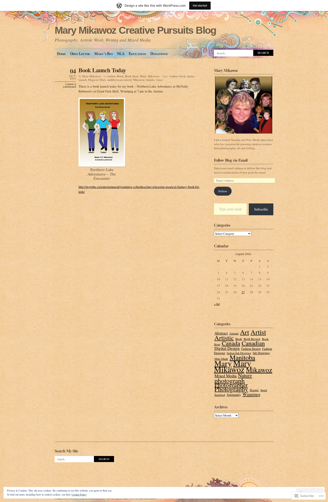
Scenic (254, 390)
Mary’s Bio (103, 53)
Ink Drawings (261, 353)
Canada (231, 343)
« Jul (217, 304)
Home (61, 53)
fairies (190, 76)
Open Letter (80, 53)
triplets (150, 80)
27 (243, 292)
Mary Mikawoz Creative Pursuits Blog (135, 30)
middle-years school (119, 80)
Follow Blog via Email (230, 160)
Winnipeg (251, 394)
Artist (258, 331)
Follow (222, 191)
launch (83, 80)
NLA (120, 53)
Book (120, 76)
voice (159, 80)
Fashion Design (251, 349)
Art (244, 332)
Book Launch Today (102, 70)
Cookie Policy (79, 494)
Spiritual (219, 395)
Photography (231, 388)
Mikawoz (153, 76)
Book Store (132, 76)
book (182, 76)
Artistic (224, 337)
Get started (200, 5)
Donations (158, 53)
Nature (245, 375)
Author (111, 76)
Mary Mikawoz (91, 76)
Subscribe (261, 209)
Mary (143, 76)
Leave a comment (69, 85)
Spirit (263, 390)
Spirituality (234, 395)
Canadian (253, 343)
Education (137, 53)
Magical (93, 80)
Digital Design (227, 348)
